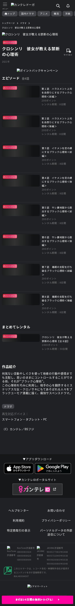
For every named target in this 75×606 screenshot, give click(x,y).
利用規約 (19, 520)
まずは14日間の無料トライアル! (37, 599)
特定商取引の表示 (19, 530)
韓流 (56, 13)
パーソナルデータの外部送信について (56, 532)
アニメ (44, 13)
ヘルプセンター (18, 510)
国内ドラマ (27, 13)
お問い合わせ (56, 510)
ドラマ (8, 406)
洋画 (67, 13)
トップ (11, 13)
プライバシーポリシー (56, 520)
